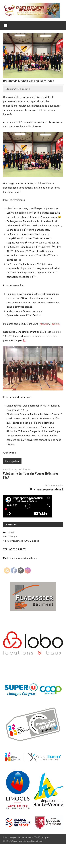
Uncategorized (12, 461)
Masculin (44, 323)
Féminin (54, 323)
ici (24, 340)
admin (25, 88)
